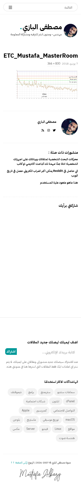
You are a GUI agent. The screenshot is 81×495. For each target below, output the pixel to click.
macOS (70, 420)
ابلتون (55, 401)
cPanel (70, 401)
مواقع (71, 429)
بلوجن (16, 420)
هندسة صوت (67, 438)
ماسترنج (31, 420)
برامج (31, 392)
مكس (16, 429)
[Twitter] (53, 130)
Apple (25, 410)
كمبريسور (41, 410)
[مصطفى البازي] (70, 31)
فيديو (45, 429)
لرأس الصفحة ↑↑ (19, 463)
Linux (58, 429)
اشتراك (11, 351)
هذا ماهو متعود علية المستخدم (59, 182)
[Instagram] (48, 130)
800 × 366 (53, 63)
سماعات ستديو (66, 392)
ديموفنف (16, 392)
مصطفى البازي (42, 27)
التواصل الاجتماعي (64, 410)
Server (30, 429)
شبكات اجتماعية (35, 401)
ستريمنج (45, 392)
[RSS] (42, 130)
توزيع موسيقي (51, 420)
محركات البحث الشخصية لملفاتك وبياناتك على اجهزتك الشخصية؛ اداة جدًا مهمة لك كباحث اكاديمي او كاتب (45, 161)
